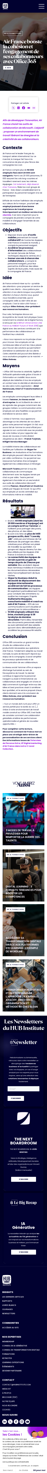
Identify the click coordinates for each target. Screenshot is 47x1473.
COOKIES (6, 1410)
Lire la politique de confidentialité (16, 1462)
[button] (41, 6)
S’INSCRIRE (23, 1179)
